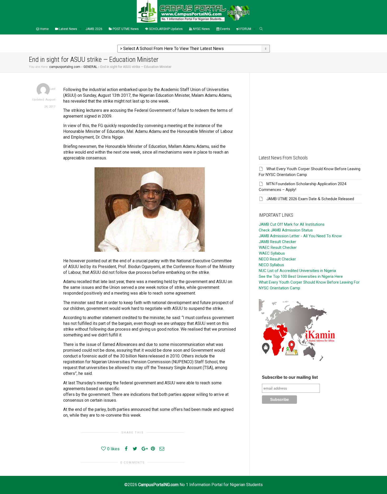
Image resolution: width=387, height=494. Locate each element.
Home (44, 29)
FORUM (246, 29)
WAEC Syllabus (272, 253)
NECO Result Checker (277, 259)
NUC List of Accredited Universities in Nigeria (297, 270)
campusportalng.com (64, 67)
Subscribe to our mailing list (290, 377)
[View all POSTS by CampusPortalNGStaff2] (43, 89)
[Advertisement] (310, 109)
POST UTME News (125, 29)
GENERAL (90, 67)
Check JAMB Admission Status (286, 230)
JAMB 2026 (94, 29)
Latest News (68, 29)
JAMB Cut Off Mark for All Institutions (292, 224)
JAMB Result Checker (277, 241)
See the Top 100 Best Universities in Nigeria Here (301, 276)
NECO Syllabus (271, 265)
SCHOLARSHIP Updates (165, 29)
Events (224, 29)
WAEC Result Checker (278, 247)
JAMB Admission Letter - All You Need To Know (300, 236)
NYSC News (201, 29)
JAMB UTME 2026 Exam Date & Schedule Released (310, 198)
